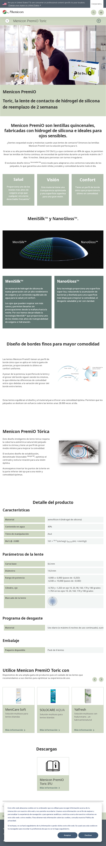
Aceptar (67, 835)
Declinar (88, 835)
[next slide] (101, 679)
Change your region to (23, 5)
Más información (14, 730)
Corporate (96, 4)
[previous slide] (94, 679)
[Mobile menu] (101, 12)
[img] (53, 55)
